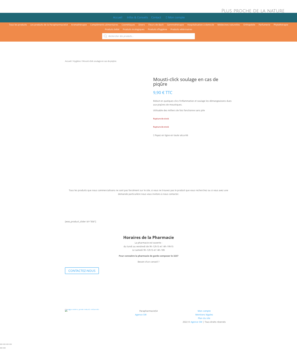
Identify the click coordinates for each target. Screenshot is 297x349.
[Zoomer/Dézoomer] (1, 344)
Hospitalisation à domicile (200, 25)
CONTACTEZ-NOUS (81, 271)
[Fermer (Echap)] (10, 344)
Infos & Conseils (137, 17)
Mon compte (176, 17)
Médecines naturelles (228, 25)
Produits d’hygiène (157, 29)
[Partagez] (7, 344)
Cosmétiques (128, 25)
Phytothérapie (281, 25)
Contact (157, 17)
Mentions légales (204, 314)
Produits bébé (112, 29)
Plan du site (204, 318)
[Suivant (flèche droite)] (4, 347)
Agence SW (140, 314)
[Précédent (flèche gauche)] (1, 347)
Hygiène (77, 61)
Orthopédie (249, 25)
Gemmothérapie (175, 25)
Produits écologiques (133, 29)
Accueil (117, 17)
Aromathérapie (79, 25)
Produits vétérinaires (181, 29)
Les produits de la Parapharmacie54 (49, 25)
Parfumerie (264, 25)
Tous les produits (18, 25)
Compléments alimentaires (104, 25)
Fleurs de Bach (156, 25)
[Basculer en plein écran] (4, 344)
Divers (141, 25)
